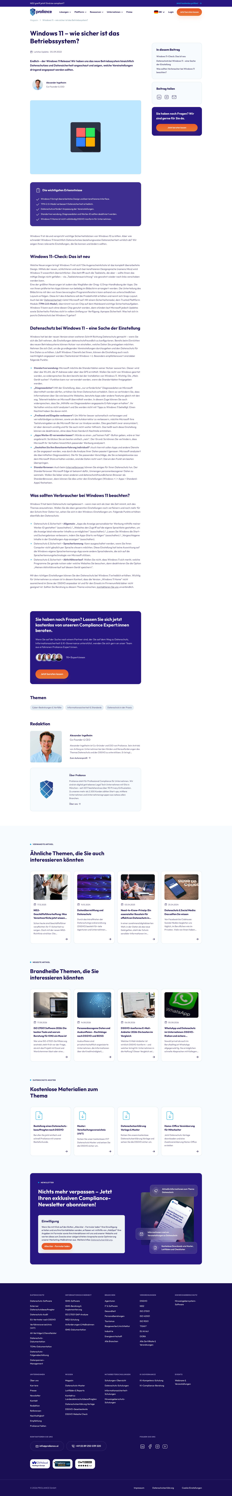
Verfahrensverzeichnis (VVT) (41, 1326)
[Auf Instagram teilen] (166, 97)
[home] (41, 12)
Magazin (34, 20)
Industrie (109, 1331)
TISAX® (143, 1326)
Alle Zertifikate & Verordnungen (148, 1343)
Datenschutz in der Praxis (119, 707)
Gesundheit (110, 1311)
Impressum (139, 1487)
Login (171, 12)
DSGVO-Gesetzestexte (76, 1409)
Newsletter (35, 1395)
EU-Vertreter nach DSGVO (43, 1319)
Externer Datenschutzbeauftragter (42, 1308)
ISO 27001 (145, 1311)
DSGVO (143, 1301)
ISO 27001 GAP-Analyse (76, 1314)
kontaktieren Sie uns (108, 587)
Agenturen (110, 1301)
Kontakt (34, 1400)
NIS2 (142, 1306)
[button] (64, 12)
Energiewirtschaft (113, 1336)
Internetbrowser (75, 467)
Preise (129, 12)
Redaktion (35, 1405)
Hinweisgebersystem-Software (185, 1303)
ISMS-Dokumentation (75, 1329)
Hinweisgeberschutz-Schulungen (115, 1401)
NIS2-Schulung (72, 1319)
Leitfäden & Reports (74, 1390)
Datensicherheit (53, 299)
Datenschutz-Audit (39, 1314)
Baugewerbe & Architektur (117, 1326)
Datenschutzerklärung (101, 1239)
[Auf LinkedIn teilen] (159, 97)
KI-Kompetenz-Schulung (151, 1380)
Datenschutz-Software (41, 1301)
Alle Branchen (111, 1341)
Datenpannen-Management (37, 1362)
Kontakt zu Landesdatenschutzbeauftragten (81, 1397)
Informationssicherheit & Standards (84, 707)
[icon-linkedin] (142, 1446)
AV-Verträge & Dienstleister (43, 1333)
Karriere (34, 1385)
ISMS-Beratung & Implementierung (73, 1308)
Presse (33, 1390)
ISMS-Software (72, 1301)
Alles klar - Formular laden (57, 1246)
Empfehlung (36, 1420)
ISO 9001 (144, 1321)
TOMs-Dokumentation (41, 1346)
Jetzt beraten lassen (189, 12)
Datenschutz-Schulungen (117, 1385)
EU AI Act (144, 1331)
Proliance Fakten (38, 1426)
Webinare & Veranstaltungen (183, 1382)
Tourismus (109, 1321)
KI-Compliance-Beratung (152, 1385)
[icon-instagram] (157, 1446)
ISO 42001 (145, 1316)
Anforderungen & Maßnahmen (79, 1324)
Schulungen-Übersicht (115, 1380)
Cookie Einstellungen (192, 1487)
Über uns (34, 1380)
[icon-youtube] (165, 1446)
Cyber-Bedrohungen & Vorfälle (46, 707)
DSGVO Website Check (76, 1414)
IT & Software (111, 1306)
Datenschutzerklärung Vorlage (80, 1404)
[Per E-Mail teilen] (174, 97)
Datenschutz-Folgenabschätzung (39, 1353)
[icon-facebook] (150, 1446)
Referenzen (35, 1410)
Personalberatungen (114, 1316)
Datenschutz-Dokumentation (37, 1340)
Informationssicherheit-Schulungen (116, 1392)
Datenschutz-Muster (75, 1385)
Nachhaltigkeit (37, 1415)
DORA (143, 1336)
